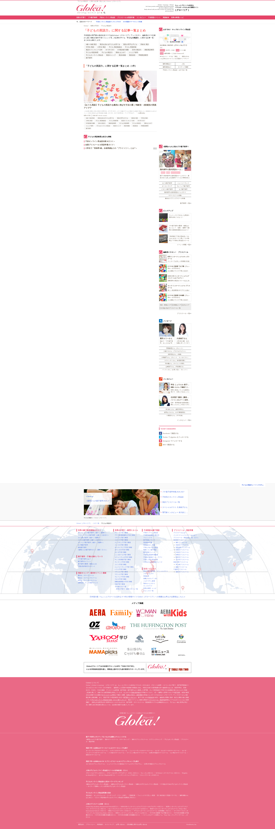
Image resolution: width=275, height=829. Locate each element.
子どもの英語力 (106, 26)
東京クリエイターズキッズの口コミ (120, 811)
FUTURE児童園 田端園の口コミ (105, 815)
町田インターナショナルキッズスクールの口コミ (132, 813)
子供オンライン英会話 (107, 17)
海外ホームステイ (149, 583)
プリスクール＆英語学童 (125, 17)
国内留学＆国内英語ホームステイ (175, 192)
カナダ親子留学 (167, 183)
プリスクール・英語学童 (158, 700)
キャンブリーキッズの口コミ (149, 775)
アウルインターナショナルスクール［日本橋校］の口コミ (152, 811)
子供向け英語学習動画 (150, 555)
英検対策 (132, 795)
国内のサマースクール (93, 755)
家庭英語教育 (149, 50)
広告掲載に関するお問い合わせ (137, 824)
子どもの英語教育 (92, 52)
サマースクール (107, 695)
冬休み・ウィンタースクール (87, 580)
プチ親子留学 (92, 17)
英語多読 (132, 55)
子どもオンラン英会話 (171, 739)
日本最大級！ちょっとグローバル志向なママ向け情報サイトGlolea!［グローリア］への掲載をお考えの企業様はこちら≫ (137, 597)
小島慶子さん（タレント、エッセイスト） (175, 357)
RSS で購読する (169, 445)
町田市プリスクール (182, 557)
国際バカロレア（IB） (150, 578)
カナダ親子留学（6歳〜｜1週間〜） (89, 537)
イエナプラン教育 (149, 581)
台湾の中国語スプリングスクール (155, 764)
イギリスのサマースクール (118, 750)
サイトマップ (92, 13)
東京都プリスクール (179, 540)
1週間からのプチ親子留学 (94, 739)
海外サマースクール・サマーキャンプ (117, 739)
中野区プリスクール (182, 555)
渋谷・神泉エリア (165, 305)
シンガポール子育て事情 (123, 555)
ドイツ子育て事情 (120, 564)
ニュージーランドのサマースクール (141, 750)
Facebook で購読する (171, 433)
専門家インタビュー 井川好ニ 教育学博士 (175, 512)
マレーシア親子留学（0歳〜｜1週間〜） (91, 542)
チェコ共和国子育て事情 (123, 559)
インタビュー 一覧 (183, 420)
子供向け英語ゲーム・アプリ (152, 557)
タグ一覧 (99, 13)
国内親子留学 (82, 547)
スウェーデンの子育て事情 (123, 557)
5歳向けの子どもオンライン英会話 (146, 784)
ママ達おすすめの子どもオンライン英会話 (174, 784)
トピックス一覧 (148, 591)
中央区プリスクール (182, 552)
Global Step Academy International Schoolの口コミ (102, 806)
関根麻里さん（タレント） (175, 348)
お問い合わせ (120, 824)
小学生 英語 (101, 47)
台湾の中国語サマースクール (158, 753)
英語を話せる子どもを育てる (110, 44)
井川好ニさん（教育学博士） (175, 409)
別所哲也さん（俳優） (175, 354)
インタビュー (141, 17)
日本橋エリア (176, 305)
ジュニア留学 (133, 52)
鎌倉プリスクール (181, 567)
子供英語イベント (154, 17)
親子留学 (89, 58)
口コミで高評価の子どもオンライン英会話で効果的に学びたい (115, 797)
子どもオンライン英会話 (94, 55)
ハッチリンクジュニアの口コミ (128, 775)
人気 (183, 64)
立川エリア (185, 305)
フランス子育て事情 (121, 574)
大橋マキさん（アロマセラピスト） (175, 351)
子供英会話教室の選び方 (151, 535)
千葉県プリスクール (179, 569)
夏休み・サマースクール (86, 575)
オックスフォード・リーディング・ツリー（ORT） (110, 795)
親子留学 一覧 (185, 203)
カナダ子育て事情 (120, 552)
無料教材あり (167, 67)
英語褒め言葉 (147, 542)
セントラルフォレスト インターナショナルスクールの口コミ (128, 809)
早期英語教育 (143, 55)
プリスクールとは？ (179, 532)
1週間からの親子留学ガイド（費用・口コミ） (93, 550)
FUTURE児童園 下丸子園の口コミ (161, 813)
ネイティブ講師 (183, 67)
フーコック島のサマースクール (137, 753)
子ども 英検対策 (130, 47)
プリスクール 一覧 (183, 313)
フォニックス (147, 537)
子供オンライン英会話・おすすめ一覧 (175, 70)
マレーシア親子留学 (183, 186)
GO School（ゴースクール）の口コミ (168, 773)
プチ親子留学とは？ (84, 559)
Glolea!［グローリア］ (83, 523)
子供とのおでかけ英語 (150, 547)
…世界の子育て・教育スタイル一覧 (126, 589)
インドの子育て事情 (121, 545)
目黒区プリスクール (182, 550)
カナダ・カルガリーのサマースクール (167, 750)
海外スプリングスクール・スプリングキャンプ (147, 739)
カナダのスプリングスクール (95, 764)
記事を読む (142, 113)
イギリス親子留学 (167, 189)
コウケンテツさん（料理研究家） (175, 360)
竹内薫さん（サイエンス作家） (175, 363)
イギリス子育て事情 (121, 537)
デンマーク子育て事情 (122, 562)
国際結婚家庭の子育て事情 (123, 581)
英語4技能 (122, 55)
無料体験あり (167, 64)
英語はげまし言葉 (149, 545)
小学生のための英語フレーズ (152, 562)
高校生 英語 (145, 44)
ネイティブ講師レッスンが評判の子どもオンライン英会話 (106, 786)
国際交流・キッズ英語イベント (88, 583)
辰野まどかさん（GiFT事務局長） (175, 412)
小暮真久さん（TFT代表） (175, 415)
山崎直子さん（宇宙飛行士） (175, 366)
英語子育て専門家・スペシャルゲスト (155, 571)
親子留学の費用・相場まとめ (87, 564)
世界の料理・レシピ (149, 588)
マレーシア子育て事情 (122, 577)
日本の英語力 (136, 50)
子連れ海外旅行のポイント (86, 566)
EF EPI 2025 (110, 50)
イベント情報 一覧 (183, 244)
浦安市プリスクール (182, 572)
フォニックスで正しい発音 (146, 795)
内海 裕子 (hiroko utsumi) (100, 115)
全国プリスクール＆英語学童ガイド (99, 145)
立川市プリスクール (182, 559)
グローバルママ (148, 573)
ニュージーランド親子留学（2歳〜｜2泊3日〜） (93, 535)
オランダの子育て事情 (122, 550)
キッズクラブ (147, 586)
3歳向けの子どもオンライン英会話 (97, 784)
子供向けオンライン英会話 (173, 497)
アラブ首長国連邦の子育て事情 (125, 535)
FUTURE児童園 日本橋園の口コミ (129, 815)
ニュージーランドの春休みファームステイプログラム (124, 764)
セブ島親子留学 (83, 545)
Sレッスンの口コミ (147, 773)
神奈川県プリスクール (180, 562)
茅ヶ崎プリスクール (182, 564)
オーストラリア (167, 186)
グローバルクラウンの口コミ (95, 773)
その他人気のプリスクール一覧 (170, 308)
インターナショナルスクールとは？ (185, 535)
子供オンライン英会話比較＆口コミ (99, 141)
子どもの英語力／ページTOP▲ (253, 485)
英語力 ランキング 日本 (94, 50)
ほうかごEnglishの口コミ (107, 775)
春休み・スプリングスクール (87, 578)
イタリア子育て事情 (121, 540)
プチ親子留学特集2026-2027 (173, 492)
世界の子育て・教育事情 (134, 695)
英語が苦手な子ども (130, 44)
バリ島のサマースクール (116, 753)
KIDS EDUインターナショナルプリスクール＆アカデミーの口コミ (142, 806)
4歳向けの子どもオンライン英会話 (122, 784)
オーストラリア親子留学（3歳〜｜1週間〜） (92, 532)
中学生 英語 (90, 47)
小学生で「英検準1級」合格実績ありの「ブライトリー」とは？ (110, 148)
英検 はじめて (120, 52)
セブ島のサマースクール (178, 753)
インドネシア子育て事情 (123, 542)
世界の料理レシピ (177, 17)
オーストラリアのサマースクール (97, 750)
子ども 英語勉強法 (115, 47)
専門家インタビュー (130, 697)
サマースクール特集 (175, 195)
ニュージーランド (183, 183)
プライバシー (90, 824)
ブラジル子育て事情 (121, 572)
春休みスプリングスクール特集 (175, 198)
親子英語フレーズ (149, 552)
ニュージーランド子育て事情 (124, 567)
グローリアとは (81, 13)
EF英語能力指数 (123, 50)
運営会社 (81, 824)
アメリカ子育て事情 (121, 532)
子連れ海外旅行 (136, 692)
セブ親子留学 (183, 189)
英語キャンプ (111, 55)
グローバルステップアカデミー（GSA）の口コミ (123, 773)
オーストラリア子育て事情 (123, 547)
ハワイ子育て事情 (120, 569)
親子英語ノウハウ (149, 540)
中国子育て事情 (120, 584)
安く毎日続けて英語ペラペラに (167, 795)
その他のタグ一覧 (120, 586)
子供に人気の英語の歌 (150, 559)
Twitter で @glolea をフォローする (176, 437)
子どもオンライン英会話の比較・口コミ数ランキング (109, 700)
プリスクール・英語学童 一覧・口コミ (186, 537)
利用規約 (100, 824)
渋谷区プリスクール (182, 545)
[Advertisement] (120, 174)
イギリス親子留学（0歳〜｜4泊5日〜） (90, 540)
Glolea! (86, 26)
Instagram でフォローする (172, 441)
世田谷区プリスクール (183, 547)
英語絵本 (166, 17)
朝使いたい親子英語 (149, 550)
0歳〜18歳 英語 (91, 44)
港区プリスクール (181, 542)
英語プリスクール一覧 (171, 502)
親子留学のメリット (84, 561)
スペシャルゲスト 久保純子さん (175, 507)
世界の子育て (81, 17)
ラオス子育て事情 (120, 579)
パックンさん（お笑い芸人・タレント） (175, 369)
